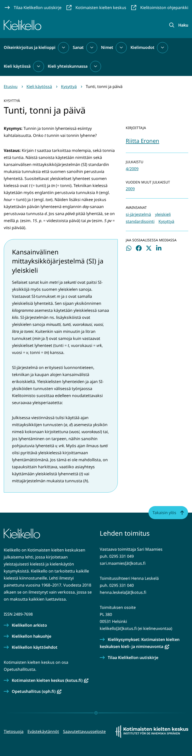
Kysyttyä (166, 221)
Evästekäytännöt (43, 731)
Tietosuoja (14, 731)
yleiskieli (163, 214)
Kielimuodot (142, 47)
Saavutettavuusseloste (84, 731)
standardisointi (140, 221)
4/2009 (132, 168)
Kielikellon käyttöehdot (35, 647)
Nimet (107, 47)
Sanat (78, 47)
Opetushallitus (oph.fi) (37, 691)
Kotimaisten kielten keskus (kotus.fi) (50, 680)
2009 (130, 189)
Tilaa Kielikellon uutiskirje (133, 657)
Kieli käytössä (17, 66)
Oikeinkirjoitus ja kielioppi (30, 47)
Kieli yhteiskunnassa (68, 66)
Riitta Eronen (142, 140)
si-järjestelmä (138, 214)
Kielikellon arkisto (29, 625)
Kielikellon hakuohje (31, 636)
